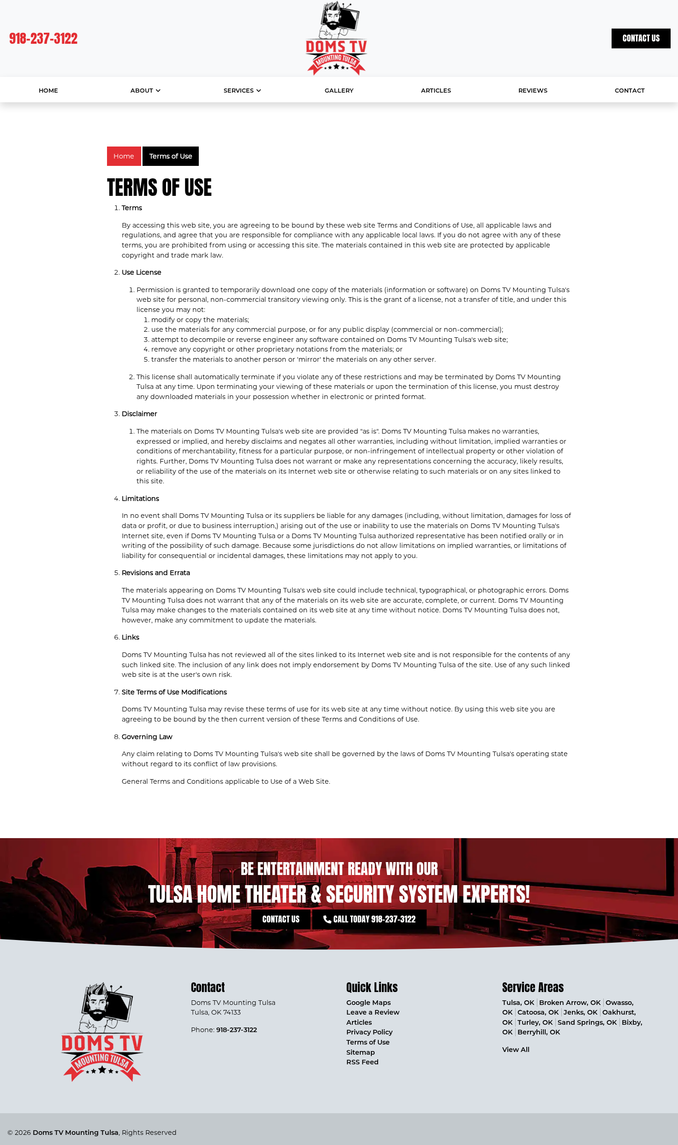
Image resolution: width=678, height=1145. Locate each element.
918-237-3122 (43, 38)
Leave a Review (372, 1012)
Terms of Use (170, 156)
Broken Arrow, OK (570, 1002)
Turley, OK (535, 1022)
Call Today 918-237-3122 (374, 919)
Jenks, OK (580, 1012)
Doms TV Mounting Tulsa (76, 1132)
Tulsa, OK (518, 1002)
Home (123, 156)
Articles (359, 1022)
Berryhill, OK (538, 1032)
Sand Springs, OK (587, 1022)
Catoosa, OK (538, 1012)
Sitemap (360, 1052)
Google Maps (368, 1002)
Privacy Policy (369, 1032)
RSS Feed (362, 1062)
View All (515, 1049)
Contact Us (641, 38)
